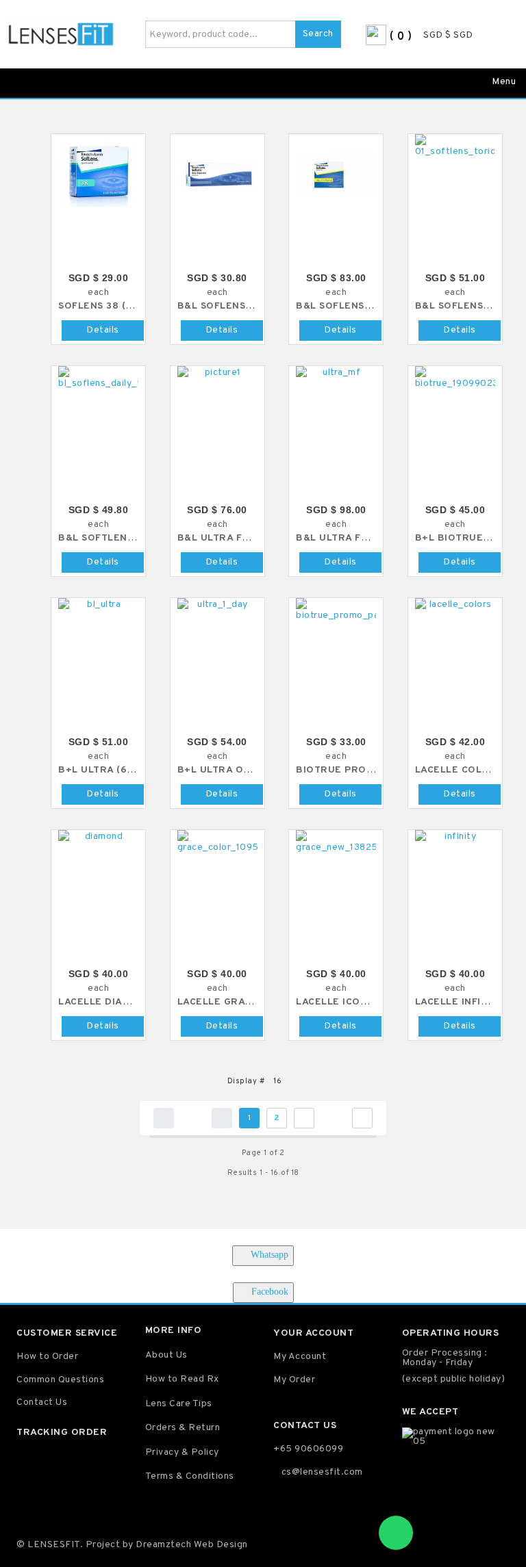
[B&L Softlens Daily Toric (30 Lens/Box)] (98, 378)
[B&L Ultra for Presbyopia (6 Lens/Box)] (336, 373)
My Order (294, 1380)
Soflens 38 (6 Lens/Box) (124, 306)
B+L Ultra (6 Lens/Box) (122, 770)
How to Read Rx (182, 1379)
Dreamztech (163, 1545)
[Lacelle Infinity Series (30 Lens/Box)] (455, 837)
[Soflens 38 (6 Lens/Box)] (98, 174)
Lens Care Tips (178, 1404)
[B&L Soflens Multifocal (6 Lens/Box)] (336, 174)
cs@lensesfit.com (322, 1472)
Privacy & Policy (182, 1452)
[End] (362, 1118)
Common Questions (60, 1380)
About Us (166, 1355)
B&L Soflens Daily (227, 306)
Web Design (219, 1545)
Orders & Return (183, 1428)
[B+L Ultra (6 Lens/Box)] (98, 605)
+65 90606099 (308, 1449)
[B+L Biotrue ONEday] (455, 378)
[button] (504, 36)
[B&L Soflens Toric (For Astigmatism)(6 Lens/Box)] (455, 146)
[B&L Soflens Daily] (217, 174)
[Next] (304, 1118)
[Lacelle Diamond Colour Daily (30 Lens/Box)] (98, 837)
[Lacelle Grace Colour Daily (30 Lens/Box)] (217, 842)
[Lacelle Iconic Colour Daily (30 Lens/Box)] (336, 842)
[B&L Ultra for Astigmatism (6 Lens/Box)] (217, 373)
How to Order (47, 1356)
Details (102, 330)
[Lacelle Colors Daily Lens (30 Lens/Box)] (455, 605)
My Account (299, 1356)
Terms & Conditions (189, 1476)
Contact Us (41, 1402)
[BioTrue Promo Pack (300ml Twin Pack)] (336, 610)
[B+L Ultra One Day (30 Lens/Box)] (217, 605)
